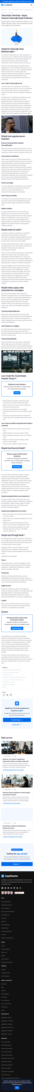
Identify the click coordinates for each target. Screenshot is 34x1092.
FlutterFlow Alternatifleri (7, 1071)
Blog (2, 987)
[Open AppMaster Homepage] (17, 876)
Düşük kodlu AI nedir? (8, 674)
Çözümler (3, 918)
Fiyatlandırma (4, 928)
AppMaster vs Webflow (7, 1020)
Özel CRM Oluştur (5, 1074)
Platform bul (4, 1007)
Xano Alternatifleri (6, 1042)
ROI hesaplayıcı (5, 993)
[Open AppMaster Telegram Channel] (5, 888)
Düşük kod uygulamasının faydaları (11, 672)
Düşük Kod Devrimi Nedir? (9, 682)
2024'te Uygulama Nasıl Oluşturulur (10, 1078)
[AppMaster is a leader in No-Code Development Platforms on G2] (2, 893)
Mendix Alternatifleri (6, 1061)
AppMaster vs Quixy (6, 1034)
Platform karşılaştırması (7, 938)
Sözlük (3, 1010)
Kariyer (3, 945)
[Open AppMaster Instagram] (20, 888)
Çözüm (4, 687)
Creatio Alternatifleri (6, 1051)
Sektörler (3, 921)
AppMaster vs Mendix (6, 1030)
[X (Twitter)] (3, 695)
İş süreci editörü (5, 908)
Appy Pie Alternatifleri (6, 1055)
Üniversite (4, 984)
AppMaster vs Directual (7, 1027)
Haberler (3, 990)
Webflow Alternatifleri (6, 1065)
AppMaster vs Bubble (6, 1024)
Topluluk (3, 969)
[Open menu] (31, 5)
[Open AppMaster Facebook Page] (8, 888)
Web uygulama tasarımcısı (7, 911)
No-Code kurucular (6, 1003)
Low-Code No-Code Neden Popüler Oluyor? (13, 679)
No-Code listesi (5, 1000)
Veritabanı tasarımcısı (6, 905)
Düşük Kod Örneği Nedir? (8, 684)
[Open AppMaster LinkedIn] (14, 888)
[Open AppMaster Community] (2, 888)
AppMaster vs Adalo (6, 1017)
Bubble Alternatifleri (6, 1045)
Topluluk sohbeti (5, 972)
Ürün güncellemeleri (6, 931)
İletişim (3, 955)
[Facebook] (7, 695)
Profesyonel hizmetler (7, 962)
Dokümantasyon (5, 976)
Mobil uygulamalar (5, 901)
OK (17, 1088)
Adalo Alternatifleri (6, 1068)
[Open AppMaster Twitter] (11, 888)
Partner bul (4, 952)
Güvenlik (3, 934)
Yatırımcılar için (5, 959)
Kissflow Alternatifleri (6, 1048)
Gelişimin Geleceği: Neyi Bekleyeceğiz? (12, 670)
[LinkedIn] (10, 695)
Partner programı (5, 949)
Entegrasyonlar (5, 914)
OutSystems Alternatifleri (7, 1058)
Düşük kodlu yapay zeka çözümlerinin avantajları (14, 677)
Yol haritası (4, 997)
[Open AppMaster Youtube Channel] (17, 888)
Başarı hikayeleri (5, 924)
